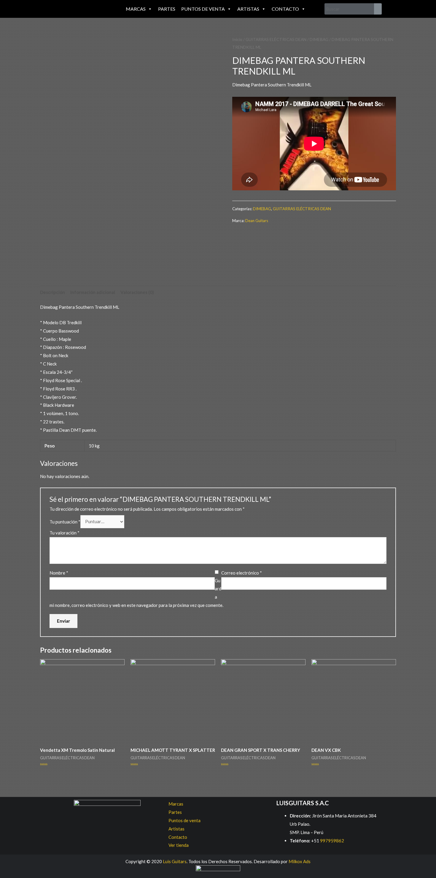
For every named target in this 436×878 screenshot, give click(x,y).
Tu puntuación (65, 521)
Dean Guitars (256, 220)
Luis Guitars (175, 861)
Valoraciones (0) (137, 292)
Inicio (237, 39)
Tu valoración (64, 532)
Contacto (285, 9)
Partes (166, 9)
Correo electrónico (241, 572)
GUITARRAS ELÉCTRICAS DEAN (276, 39)
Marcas (136, 9)
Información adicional (92, 292)
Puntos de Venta (203, 9)
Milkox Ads (300, 861)
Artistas (248, 9)
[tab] (52, 292)
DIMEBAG (319, 39)
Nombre (59, 572)
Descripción (52, 292)
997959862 (331, 840)
